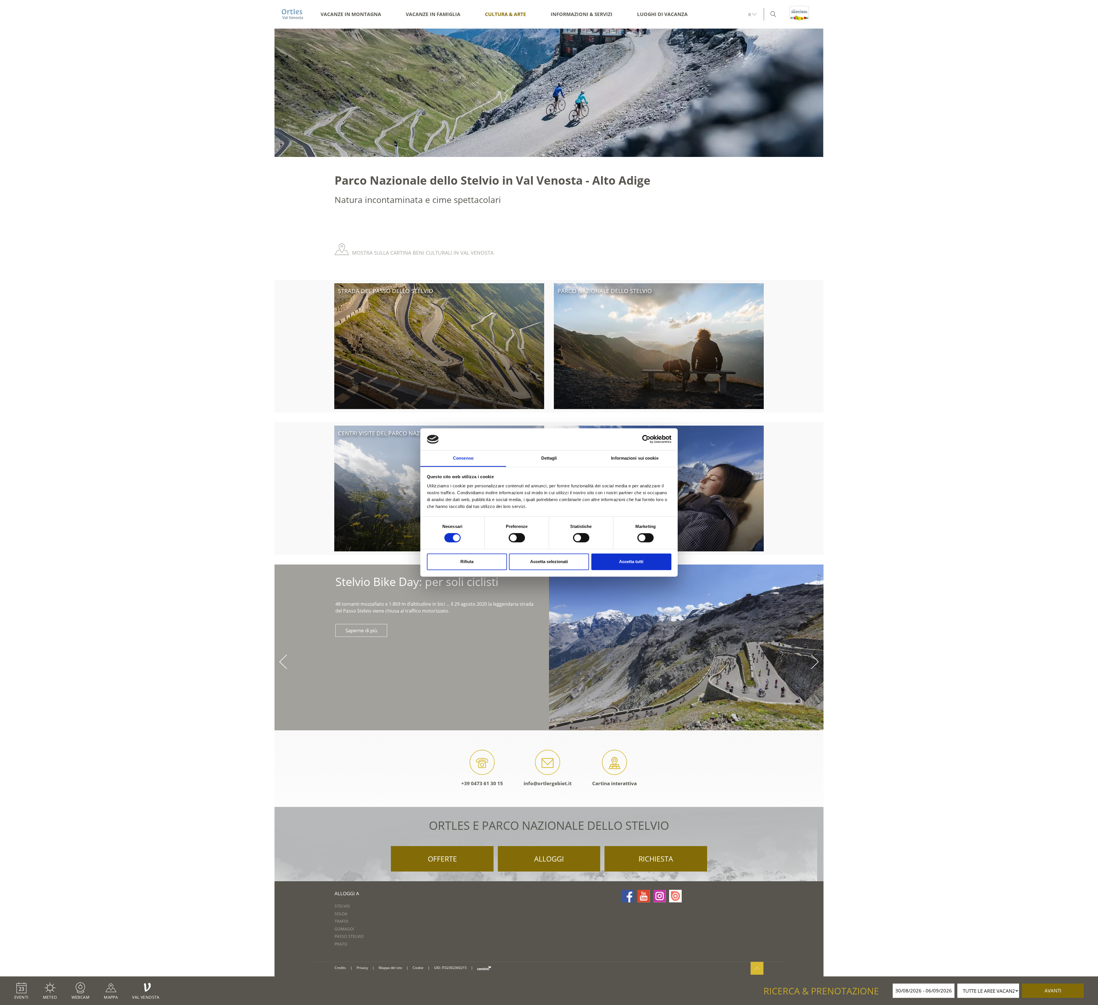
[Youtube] (643, 896)
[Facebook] (628, 896)
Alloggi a (347, 893)
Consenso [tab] (463, 458)
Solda (341, 913)
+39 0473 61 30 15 (482, 783)
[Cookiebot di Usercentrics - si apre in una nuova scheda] (646, 439)
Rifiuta (467, 561)
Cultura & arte (505, 14)
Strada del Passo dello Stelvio (385, 291)
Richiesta (655, 859)
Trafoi (341, 921)
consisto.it (484, 968)
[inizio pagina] (757, 968)
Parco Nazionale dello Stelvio (605, 291)
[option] (549, 93)
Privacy (362, 967)
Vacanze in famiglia (433, 14)
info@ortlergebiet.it (548, 783)
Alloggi (549, 859)
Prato (341, 944)
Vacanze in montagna (351, 14)
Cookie (418, 967)
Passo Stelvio (349, 936)
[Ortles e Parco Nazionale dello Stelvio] (292, 14)
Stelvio (342, 906)
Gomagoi (344, 929)
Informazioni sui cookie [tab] (634, 458)
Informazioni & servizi (581, 14)
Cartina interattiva (614, 783)
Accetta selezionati (549, 561)
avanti (1053, 990)
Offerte (442, 859)
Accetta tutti (631, 561)
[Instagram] (659, 896)
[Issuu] (675, 896)
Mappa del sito (390, 967)
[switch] (517, 538)
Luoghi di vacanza (662, 14)
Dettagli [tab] (549, 458)
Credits (340, 967)
